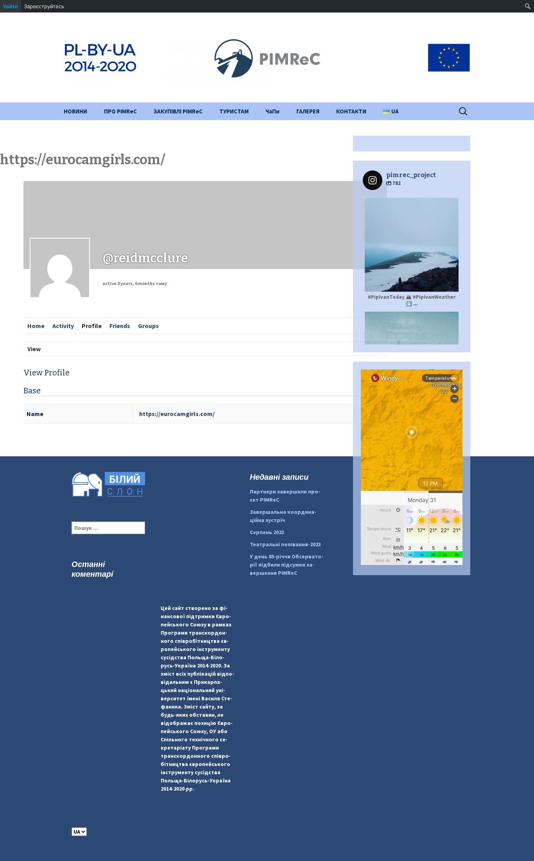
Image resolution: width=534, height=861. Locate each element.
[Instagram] (449, 282)
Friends (119, 326)
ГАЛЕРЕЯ (307, 111)
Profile (92, 326)
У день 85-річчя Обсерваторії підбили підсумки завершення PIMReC (286, 564)
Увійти (10, 6)
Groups (148, 326)
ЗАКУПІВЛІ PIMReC (178, 111)
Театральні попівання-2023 (285, 544)
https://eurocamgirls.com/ (177, 414)
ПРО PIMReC (120, 111)
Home (36, 326)
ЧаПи (272, 111)
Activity (63, 326)
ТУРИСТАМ (234, 111)
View (34, 349)
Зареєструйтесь (44, 6)
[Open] (412, 245)
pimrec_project (411, 205)
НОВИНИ (75, 111)
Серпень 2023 (267, 532)
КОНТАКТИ (351, 111)
